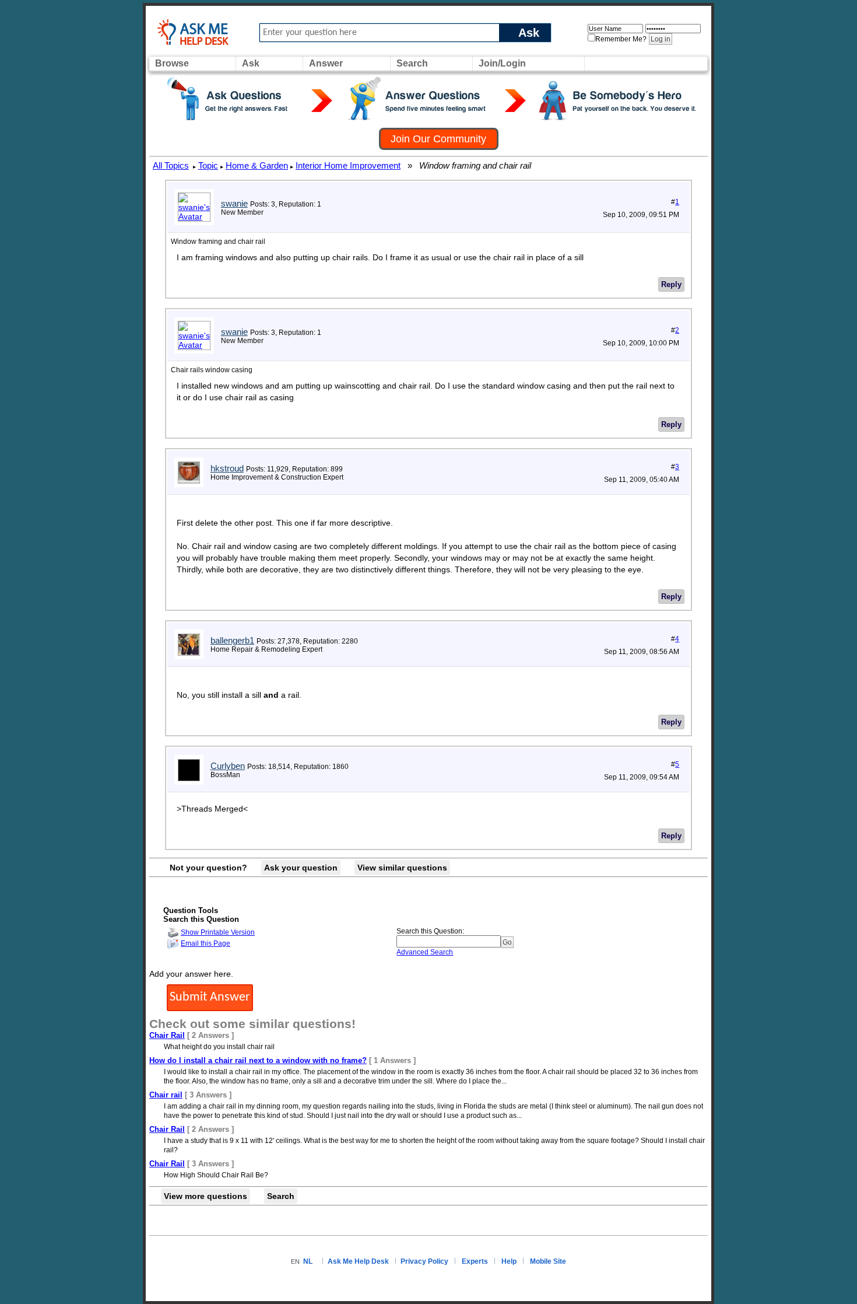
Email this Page (205, 943)
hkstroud (227, 468)
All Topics (171, 165)
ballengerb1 (232, 640)
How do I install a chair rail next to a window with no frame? (258, 1060)
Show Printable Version (218, 932)
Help (509, 1261)
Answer (326, 63)
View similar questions (402, 867)
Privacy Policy (424, 1261)
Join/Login (502, 63)
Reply (671, 284)
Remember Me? (621, 39)
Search (412, 63)
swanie (234, 203)
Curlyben (227, 766)
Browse (172, 63)
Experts (475, 1261)
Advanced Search (424, 952)
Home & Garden (257, 165)
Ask (528, 32)
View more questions (205, 1196)
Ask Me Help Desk (358, 1261)
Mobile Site (548, 1261)
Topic (208, 165)
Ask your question (301, 867)
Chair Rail (167, 1035)
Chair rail (165, 1094)
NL (307, 1261)
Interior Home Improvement (348, 165)
